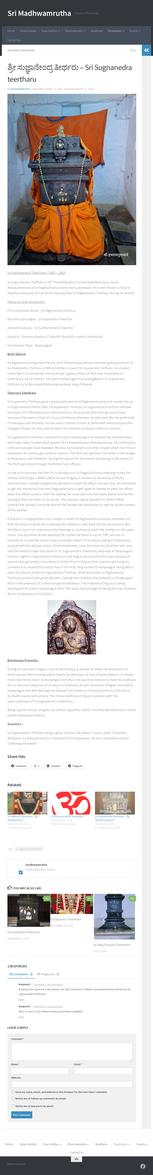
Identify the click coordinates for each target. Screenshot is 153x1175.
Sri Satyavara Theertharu (65, 919)
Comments (22, 974)
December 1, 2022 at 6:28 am (48, 984)
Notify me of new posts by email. (34, 1106)
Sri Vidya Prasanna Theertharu (111, 945)
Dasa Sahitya (49, 31)
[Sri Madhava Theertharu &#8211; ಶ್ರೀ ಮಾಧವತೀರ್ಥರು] (27, 803)
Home (11, 31)
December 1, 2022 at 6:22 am (48, 1006)
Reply (21, 999)
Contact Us (13, 40)
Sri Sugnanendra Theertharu (29, 849)
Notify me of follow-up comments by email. (40, 1098)
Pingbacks (50, 974)
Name (15, 1064)
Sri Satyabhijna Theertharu (23, 932)
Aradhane (97, 31)
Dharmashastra (74, 31)
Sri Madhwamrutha (39, 13)
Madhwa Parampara (21, 50)
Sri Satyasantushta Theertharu (67, 816)
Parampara (114, 31)
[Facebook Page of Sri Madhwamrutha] (143, 1166)
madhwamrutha (20, 89)
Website (16, 1077)
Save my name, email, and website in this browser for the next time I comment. (61, 1092)
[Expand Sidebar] (146, 50)
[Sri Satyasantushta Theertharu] (71, 803)
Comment (17, 1039)
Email (78, 1064)
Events (133, 31)
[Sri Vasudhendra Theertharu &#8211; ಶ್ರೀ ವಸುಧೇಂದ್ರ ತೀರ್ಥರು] (115, 803)
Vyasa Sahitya (28, 31)
